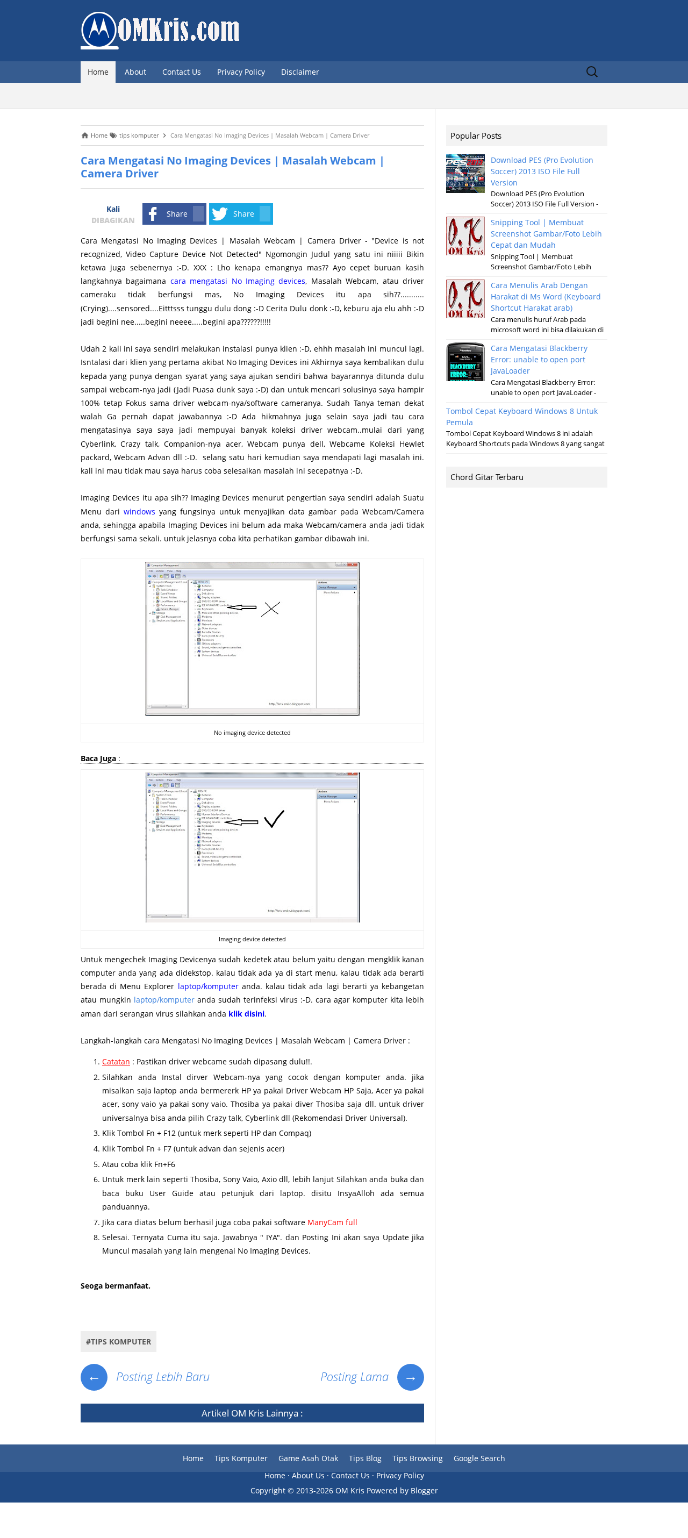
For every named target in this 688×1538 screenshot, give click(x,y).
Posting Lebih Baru (148, 1376)
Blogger (424, 1490)
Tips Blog (365, 1458)
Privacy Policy (241, 72)
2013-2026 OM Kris (330, 1490)
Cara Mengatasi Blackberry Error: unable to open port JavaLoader (539, 359)
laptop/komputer (164, 1000)
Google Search (479, 1458)
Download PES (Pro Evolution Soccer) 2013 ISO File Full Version (542, 171)
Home (98, 72)
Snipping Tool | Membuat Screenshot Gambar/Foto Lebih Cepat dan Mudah (546, 233)
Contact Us (181, 72)
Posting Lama (369, 1376)
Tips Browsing (417, 1458)
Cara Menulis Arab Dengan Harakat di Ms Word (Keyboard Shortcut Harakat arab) (546, 296)
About (135, 72)
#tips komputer (118, 1341)
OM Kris (247, 1413)
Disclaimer (300, 72)
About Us (308, 1475)
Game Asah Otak (308, 1458)
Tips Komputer (241, 1458)
